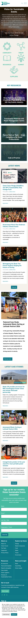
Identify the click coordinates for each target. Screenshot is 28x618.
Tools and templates (6, 566)
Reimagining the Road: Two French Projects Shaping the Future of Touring (12, 265)
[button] (2, 595)
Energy (17, 543)
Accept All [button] (14, 614)
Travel (24, 259)
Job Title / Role (5, 520)
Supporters (4, 550)
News (16, 563)
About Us (3, 543)
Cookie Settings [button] (6, 614)
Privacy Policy (4, 552)
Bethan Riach (12, 191)
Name (2, 506)
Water (16, 550)
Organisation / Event (6, 527)
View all (14, 287)
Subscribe (4, 534)
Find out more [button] (7, 359)
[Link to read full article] (14, 96)
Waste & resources (20, 546)
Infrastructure (17, 382)
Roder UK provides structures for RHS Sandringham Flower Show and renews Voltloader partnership (14, 389)
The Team (3, 548)
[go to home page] (5, 3)
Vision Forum (4, 546)
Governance (18, 555)
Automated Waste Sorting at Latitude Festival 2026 (12, 428)
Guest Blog (18, 566)
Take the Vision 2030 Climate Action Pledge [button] (14, 34)
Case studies (4, 570)
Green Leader (18, 568)
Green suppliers (5, 572)
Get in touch (5, 591)
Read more (6, 203)
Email (3, 513)
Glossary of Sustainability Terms (6, 576)
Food (16, 548)
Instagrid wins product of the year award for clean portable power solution (14, 464)
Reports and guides (6, 568)
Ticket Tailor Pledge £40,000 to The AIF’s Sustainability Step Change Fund (13, 187)
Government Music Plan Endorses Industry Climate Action (14, 226)
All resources (4, 563)
